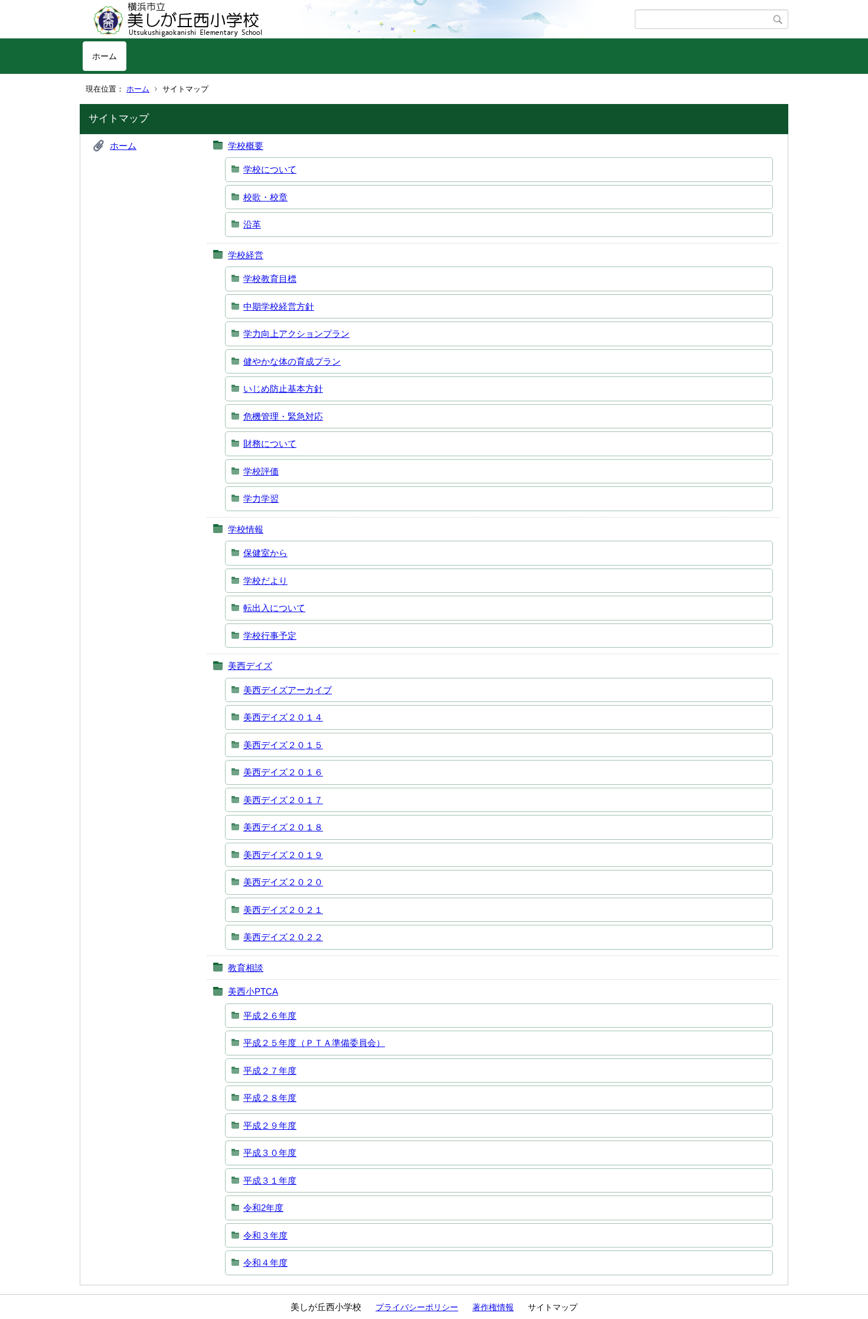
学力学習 (261, 498)
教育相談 (245, 968)
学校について (269, 169)
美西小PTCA (253, 991)
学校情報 (245, 529)
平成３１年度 (269, 1180)
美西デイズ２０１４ (283, 717)
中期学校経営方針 (278, 306)
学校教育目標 (269, 279)
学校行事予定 (269, 636)
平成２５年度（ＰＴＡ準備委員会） (314, 1043)
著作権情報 (493, 1307)
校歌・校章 (265, 197)
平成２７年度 (269, 1070)
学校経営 (245, 255)
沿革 (252, 224)
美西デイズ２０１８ (283, 827)
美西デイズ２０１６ (283, 772)
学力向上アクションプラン (296, 334)
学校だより (265, 581)
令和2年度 (263, 1208)
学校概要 (245, 146)
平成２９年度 (269, 1125)
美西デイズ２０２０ (283, 882)
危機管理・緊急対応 (283, 416)
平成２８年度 (269, 1098)
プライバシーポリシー (417, 1307)
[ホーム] (359, 19)
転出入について (274, 608)
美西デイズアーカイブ (287, 690)
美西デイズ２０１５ (283, 745)
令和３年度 (265, 1235)
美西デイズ (250, 666)
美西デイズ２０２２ (283, 937)
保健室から (265, 553)
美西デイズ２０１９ (283, 855)
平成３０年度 (269, 1153)
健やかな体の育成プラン (292, 361)
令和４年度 (265, 1263)
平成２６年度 (269, 1016)
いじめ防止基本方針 (283, 389)
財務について (269, 443)
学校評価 (261, 471)
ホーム (104, 56)
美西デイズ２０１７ (283, 800)
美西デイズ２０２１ (283, 910)
